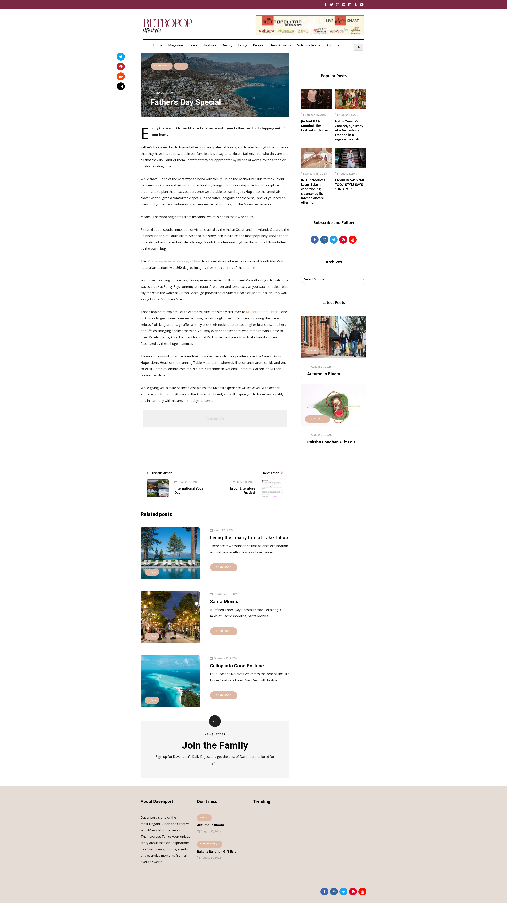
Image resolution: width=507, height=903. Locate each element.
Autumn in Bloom (323, 374)
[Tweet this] (121, 57)
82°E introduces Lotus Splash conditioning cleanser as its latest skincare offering (313, 191)
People (258, 45)
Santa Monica (225, 601)
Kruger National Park (262, 312)
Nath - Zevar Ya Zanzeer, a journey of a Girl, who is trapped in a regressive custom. (349, 130)
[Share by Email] (121, 86)
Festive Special (317, 419)
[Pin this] (121, 66)
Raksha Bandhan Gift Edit (331, 442)
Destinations (161, 66)
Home (157, 45)
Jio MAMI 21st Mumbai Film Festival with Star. (315, 126)
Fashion (210, 45)
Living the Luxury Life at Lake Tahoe (249, 537)
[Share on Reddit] (121, 76)
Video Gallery (307, 45)
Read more (223, 567)
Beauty (227, 45)
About (330, 45)
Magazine (175, 45)
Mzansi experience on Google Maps (173, 261)
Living (242, 45)
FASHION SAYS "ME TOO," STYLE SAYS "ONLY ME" (350, 184)
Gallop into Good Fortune (237, 665)
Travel (193, 45)
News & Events (280, 45)
